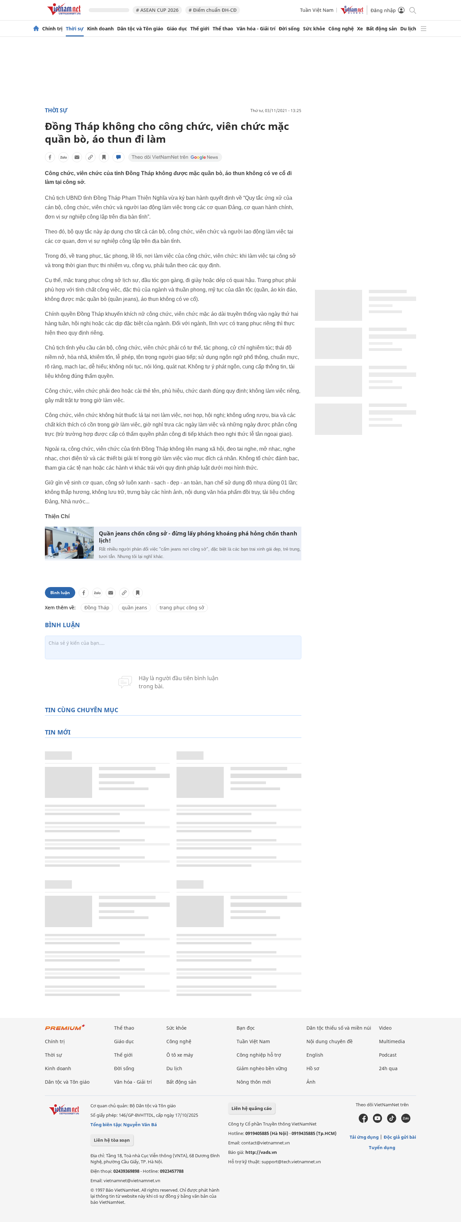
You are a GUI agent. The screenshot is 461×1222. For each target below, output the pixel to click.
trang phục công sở (182, 607)
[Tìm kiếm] (412, 10)
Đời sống (289, 28)
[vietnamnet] (65, 16)
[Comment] (118, 157)
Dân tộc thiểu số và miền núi (338, 1028)
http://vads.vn (261, 1152)
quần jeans (134, 607)
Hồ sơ (312, 1068)
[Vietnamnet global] (352, 12)
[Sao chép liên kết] (90, 157)
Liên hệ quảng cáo (252, 1108)
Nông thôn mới (254, 1082)
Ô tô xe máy (179, 1055)
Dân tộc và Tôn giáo (140, 28)
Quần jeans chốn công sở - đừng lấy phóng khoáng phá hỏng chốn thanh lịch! (198, 537)
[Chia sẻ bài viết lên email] (77, 157)
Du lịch (408, 28)
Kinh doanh (100, 28)
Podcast (388, 1055)
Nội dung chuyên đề (329, 1041)
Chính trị (52, 28)
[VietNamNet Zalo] (405, 1121)
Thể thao (223, 28)
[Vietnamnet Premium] (65, 1030)
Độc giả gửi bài (400, 1137)
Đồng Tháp (96, 607)
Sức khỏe (314, 28)
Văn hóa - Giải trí (256, 28)
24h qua (388, 1068)
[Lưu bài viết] (104, 157)
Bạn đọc (246, 1028)
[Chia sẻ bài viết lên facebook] (50, 157)
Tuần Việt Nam (316, 10)
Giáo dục (177, 28)
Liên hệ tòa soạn (112, 1140)
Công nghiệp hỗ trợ (259, 1055)
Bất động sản (381, 28)
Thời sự (75, 28)
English (314, 1055)
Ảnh (311, 1082)
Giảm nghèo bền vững (262, 1068)
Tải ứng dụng (364, 1137)
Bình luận (60, 592)
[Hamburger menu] (423, 29)
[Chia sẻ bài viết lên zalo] (63, 157)
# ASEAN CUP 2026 (157, 10)
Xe (360, 28)
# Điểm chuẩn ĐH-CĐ (213, 10)
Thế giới (199, 28)
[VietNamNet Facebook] (363, 1121)
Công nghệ (341, 28)
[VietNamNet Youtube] (377, 1121)
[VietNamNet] (36, 29)
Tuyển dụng (382, 1147)
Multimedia (392, 1041)
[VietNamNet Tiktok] (391, 1121)
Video (385, 1028)
